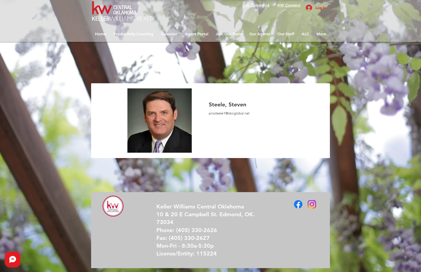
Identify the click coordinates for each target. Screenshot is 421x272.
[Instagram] (311, 204)
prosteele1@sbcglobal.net (229, 113)
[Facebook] (298, 204)
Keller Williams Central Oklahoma (200, 206)
